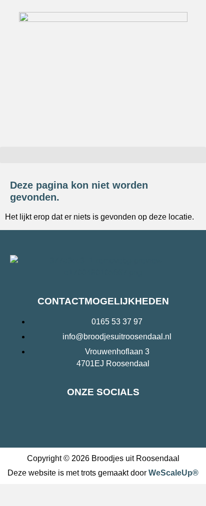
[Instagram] (103, 415)
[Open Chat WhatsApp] (8, 495)
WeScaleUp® (173, 473)
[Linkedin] (122, 415)
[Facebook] (84, 415)
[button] (103, 155)
